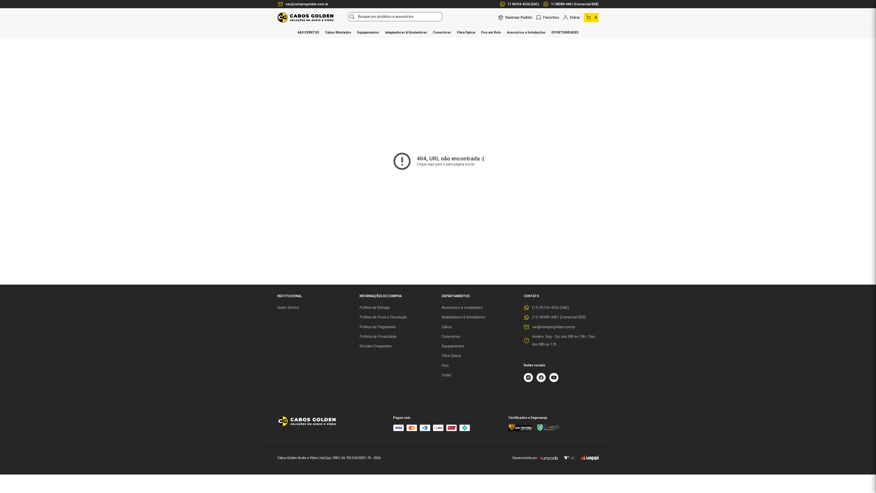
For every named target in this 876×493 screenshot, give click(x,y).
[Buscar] (352, 16)
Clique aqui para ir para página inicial (445, 164)
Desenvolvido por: (525, 458)
